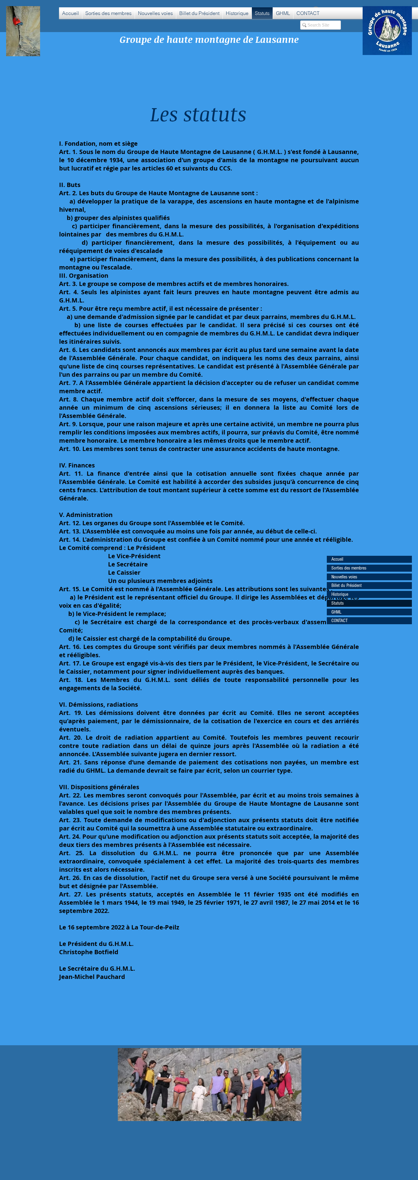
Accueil (337, 559)
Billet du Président (346, 585)
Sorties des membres (348, 568)
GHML (336, 612)
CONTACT (339, 620)
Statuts (337, 603)
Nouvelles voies (344, 577)
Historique (339, 594)
